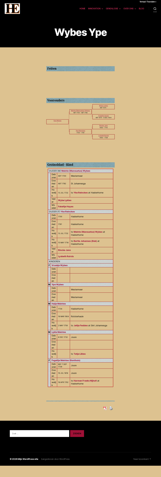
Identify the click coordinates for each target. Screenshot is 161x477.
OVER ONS (128, 8)
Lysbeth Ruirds (66, 256)
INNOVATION (94, 8)
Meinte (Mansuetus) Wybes (75, 171)
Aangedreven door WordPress (55, 459)
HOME (82, 8)
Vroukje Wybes (60, 265)
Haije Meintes (59, 303)
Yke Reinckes (68, 211)
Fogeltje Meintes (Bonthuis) (66, 360)
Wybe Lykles (64, 200)
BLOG (141, 8)
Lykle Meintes (59, 332)
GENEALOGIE (112, 8)
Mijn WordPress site (28, 459)
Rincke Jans (64, 250)
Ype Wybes (58, 284)
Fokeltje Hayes (65, 206)
